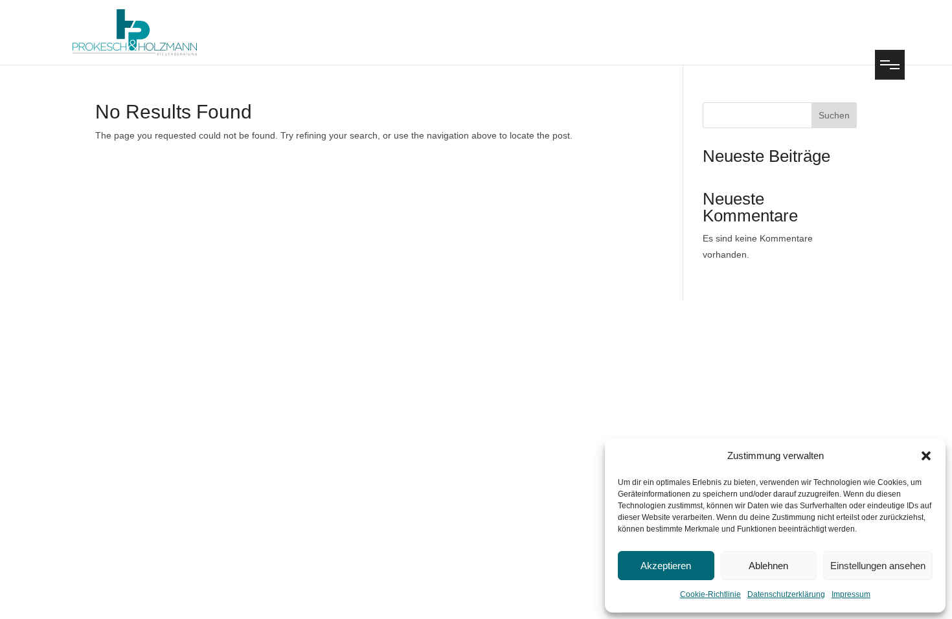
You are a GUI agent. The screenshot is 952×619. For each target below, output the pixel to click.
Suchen (834, 115)
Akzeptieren (665, 565)
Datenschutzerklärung (786, 594)
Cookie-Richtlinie (710, 594)
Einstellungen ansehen (877, 565)
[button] (926, 455)
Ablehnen (768, 565)
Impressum (851, 594)
